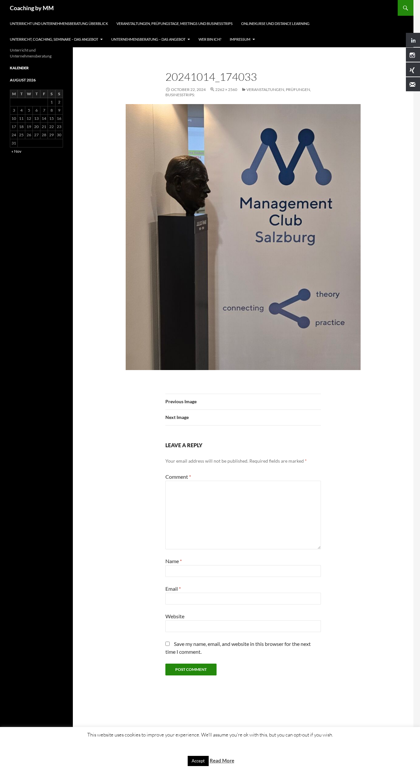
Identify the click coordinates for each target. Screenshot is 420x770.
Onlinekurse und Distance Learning (275, 23)
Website (174, 616)
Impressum (240, 39)
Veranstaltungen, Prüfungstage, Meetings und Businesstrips (174, 23)
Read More (222, 760)
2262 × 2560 (226, 89)
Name (173, 561)
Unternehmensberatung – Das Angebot (148, 39)
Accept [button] (198, 760)
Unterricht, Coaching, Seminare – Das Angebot (54, 39)
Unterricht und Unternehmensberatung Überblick (59, 23)
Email (173, 588)
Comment (178, 476)
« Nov (16, 151)
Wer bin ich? (210, 39)
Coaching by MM (32, 7)
